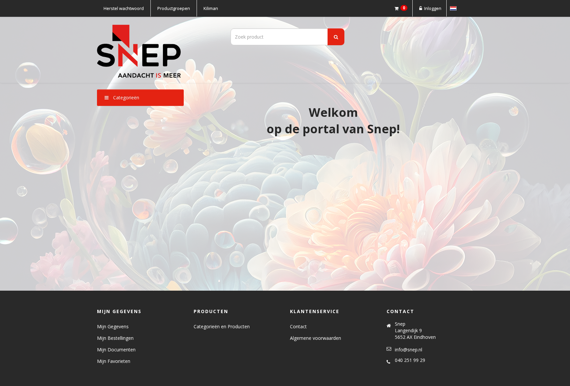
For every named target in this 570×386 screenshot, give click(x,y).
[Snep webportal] (156, 50)
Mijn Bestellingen (115, 338)
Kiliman (211, 8)
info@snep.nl (408, 349)
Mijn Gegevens (113, 326)
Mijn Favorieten (113, 361)
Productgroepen (173, 8)
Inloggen (432, 8)
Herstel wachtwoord (124, 8)
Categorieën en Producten (222, 326)
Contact (298, 326)
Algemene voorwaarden (315, 338)
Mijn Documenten (116, 349)
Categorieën (125, 97)
